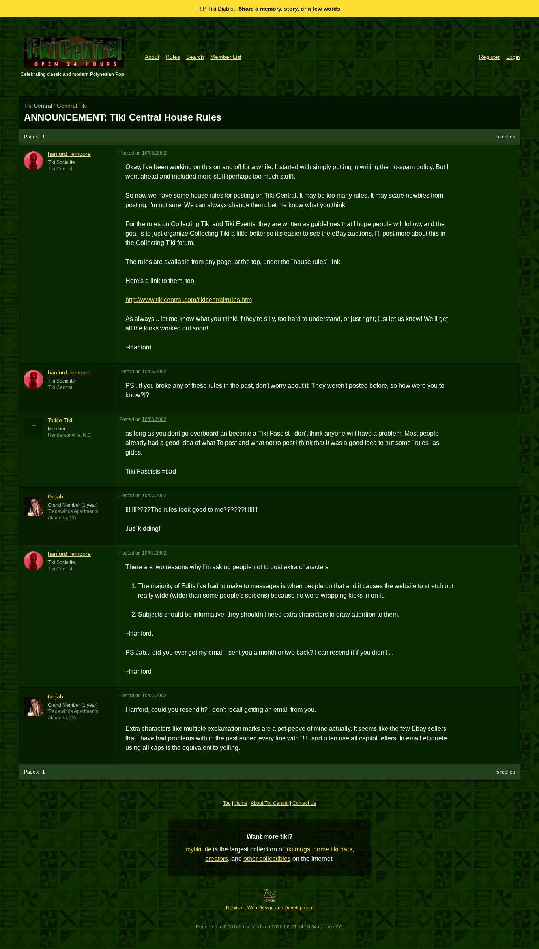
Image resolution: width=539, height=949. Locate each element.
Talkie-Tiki (60, 420)
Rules (173, 57)
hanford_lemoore (69, 154)
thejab (55, 496)
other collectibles (267, 858)
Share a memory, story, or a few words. (290, 9)
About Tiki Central (270, 803)
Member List (225, 57)
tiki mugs (297, 849)
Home (240, 803)
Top (227, 803)
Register (489, 57)
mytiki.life (198, 849)
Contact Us (304, 803)
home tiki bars (332, 849)
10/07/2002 (154, 495)
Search (195, 57)
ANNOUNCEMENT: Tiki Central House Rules (122, 117)
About (152, 57)
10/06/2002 (154, 153)
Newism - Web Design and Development (269, 908)
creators (217, 858)
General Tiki (72, 105)
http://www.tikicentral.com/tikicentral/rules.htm (188, 299)
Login (513, 57)
